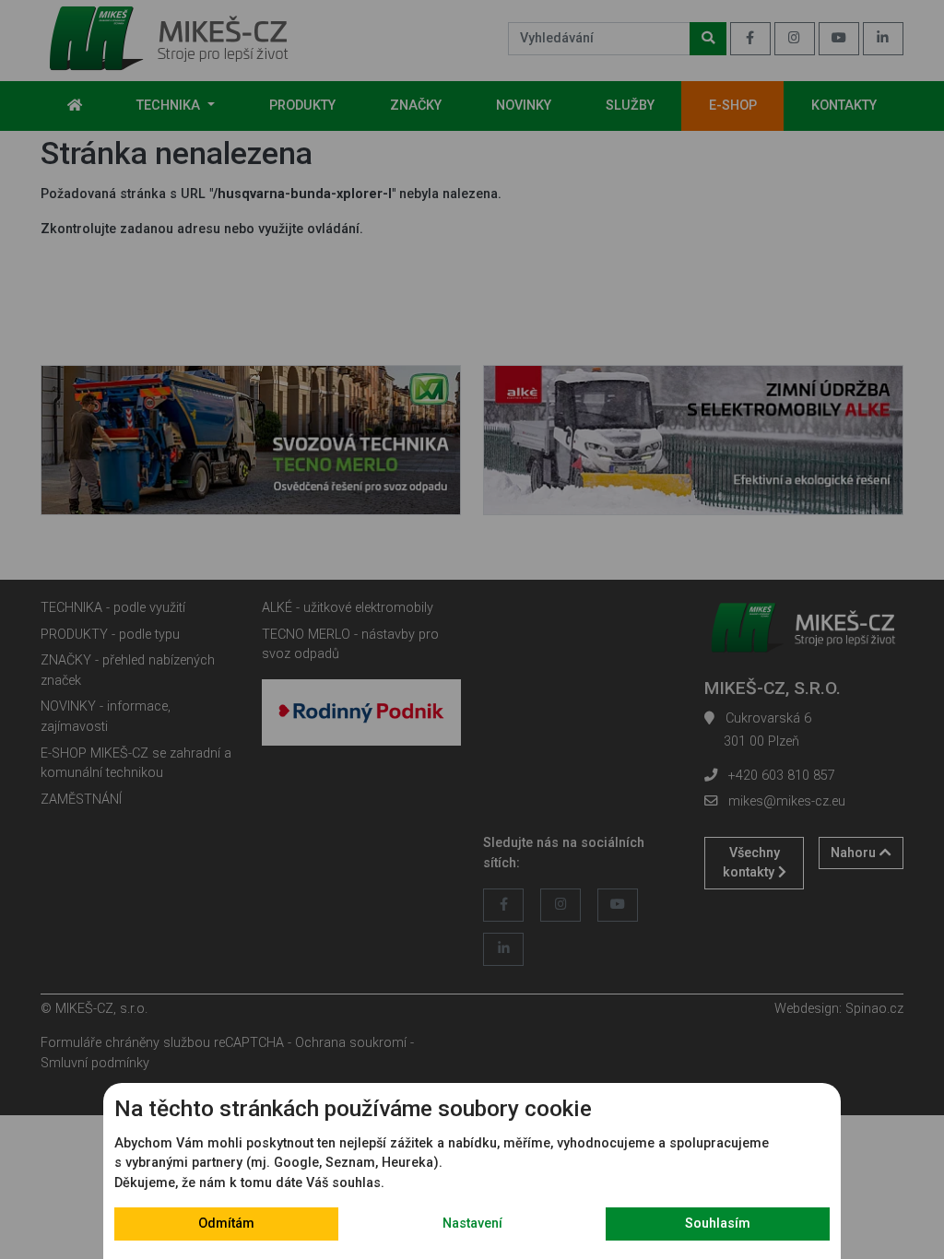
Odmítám (226, 1223)
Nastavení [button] (472, 1223)
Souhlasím (717, 1223)
